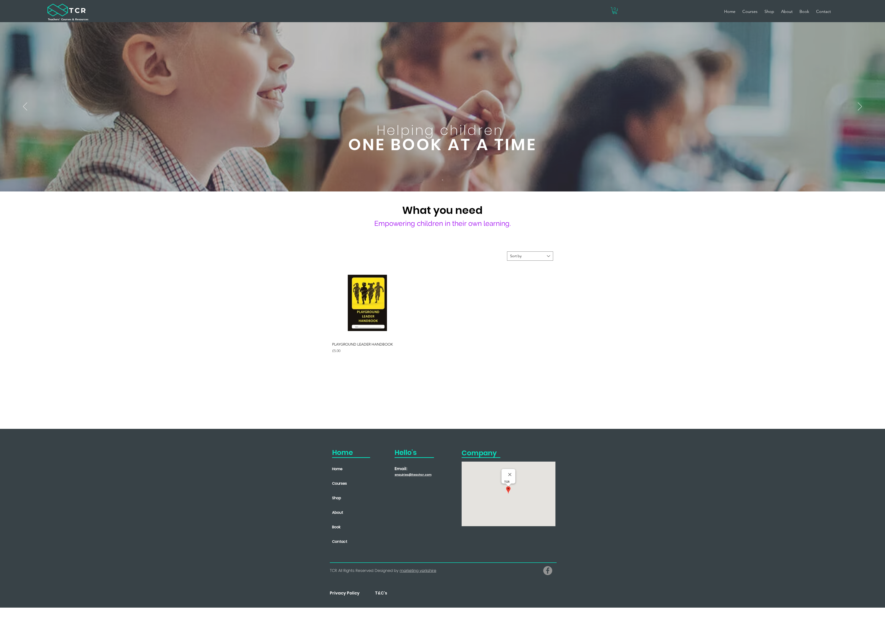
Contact (339, 541)
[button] (615, 10)
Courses (339, 483)
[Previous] (25, 106)
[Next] (860, 106)
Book (336, 527)
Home (337, 469)
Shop (336, 498)
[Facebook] (547, 570)
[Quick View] (367, 303)
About (337, 512)
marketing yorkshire (418, 570)
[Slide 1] (442, 180)
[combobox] (530, 256)
